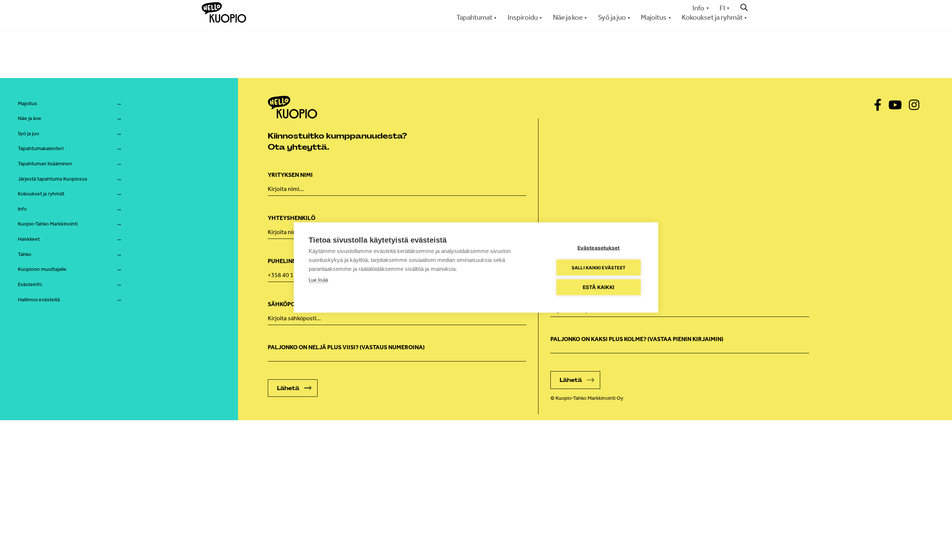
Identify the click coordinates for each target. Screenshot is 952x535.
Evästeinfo (30, 284)
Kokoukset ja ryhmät (41, 194)
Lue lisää (318, 280)
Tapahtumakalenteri (41, 148)
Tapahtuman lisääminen (45, 163)
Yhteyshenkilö (291, 217)
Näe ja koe (29, 118)
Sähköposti (568, 295)
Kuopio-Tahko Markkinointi (48, 224)
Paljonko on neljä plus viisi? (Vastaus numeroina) (346, 347)
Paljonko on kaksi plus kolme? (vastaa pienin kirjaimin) (636, 339)
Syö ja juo (28, 133)
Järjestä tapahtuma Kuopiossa (52, 179)
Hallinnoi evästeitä (39, 299)
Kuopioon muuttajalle (42, 269)
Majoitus (27, 103)
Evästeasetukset (599, 248)
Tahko (24, 254)
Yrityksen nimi (290, 174)
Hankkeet (29, 239)
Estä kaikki (598, 287)
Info (698, 8)
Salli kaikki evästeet (598, 267)
